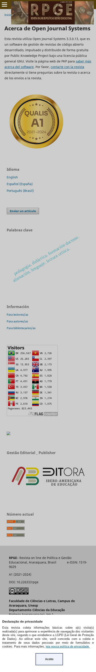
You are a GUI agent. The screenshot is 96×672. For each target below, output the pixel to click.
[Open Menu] (4, 4)
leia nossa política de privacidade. (68, 646)
